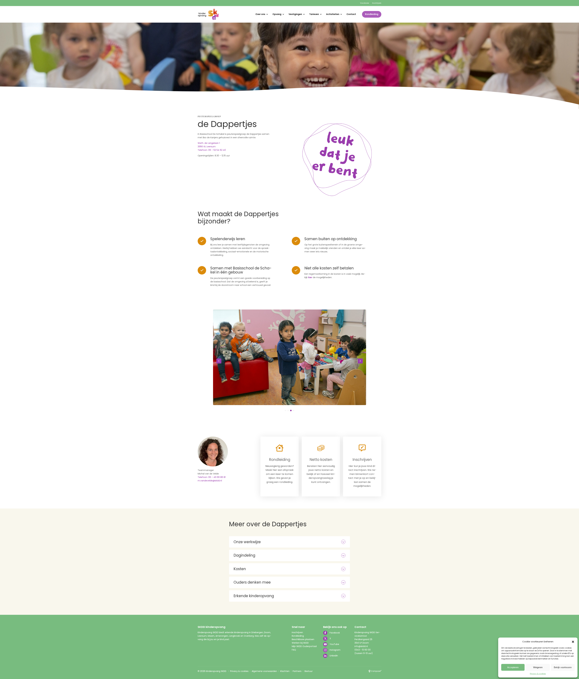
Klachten (285, 671)
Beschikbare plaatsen (303, 639)
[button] (572, 641)
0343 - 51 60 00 (362, 649)
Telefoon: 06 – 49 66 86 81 (212, 477)
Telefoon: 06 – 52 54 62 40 (212, 150)
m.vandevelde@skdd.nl (210, 480)
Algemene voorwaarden (264, 671)
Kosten (240, 568)
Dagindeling (244, 555)
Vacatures (364, 3)
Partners (297, 671)
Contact (351, 14)
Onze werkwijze (247, 541)
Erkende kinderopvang (254, 595)
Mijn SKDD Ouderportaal (304, 646)
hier (310, 277)
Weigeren (538, 667)
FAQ (294, 649)
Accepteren (513, 667)
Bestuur (309, 671)
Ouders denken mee (252, 582)
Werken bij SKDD (300, 642)
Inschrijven (376, 3)
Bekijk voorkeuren (563, 667)
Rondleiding (371, 14)
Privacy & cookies (538, 673)
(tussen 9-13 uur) (363, 653)
